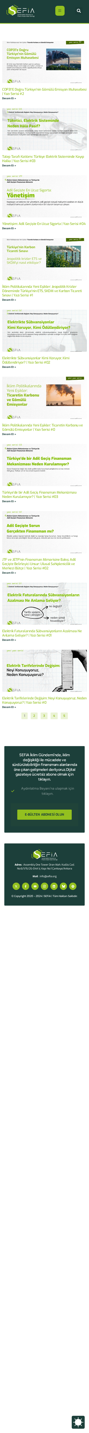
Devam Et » (9, 98)
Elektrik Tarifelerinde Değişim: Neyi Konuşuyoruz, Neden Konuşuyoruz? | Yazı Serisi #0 (44, 700)
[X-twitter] (16, 886)
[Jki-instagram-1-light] (44, 886)
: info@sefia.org (45, 876)
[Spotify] (72, 886)
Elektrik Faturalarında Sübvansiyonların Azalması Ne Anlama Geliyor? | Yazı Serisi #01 (42, 633)
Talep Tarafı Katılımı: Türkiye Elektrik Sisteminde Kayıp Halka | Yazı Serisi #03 (43, 158)
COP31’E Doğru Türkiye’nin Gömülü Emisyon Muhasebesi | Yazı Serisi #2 (44, 91)
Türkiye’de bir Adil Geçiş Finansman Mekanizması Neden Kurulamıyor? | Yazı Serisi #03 (39, 494)
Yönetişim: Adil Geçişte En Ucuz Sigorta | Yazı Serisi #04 (44, 224)
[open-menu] (60, 11)
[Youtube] (35, 886)
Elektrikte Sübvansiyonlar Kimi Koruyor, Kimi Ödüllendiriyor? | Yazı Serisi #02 (35, 360)
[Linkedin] (54, 886)
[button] (79, 10)
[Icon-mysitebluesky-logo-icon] (63, 886)
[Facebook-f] (25, 886)
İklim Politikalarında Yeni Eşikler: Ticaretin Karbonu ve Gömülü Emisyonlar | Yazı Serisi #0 (42, 427)
